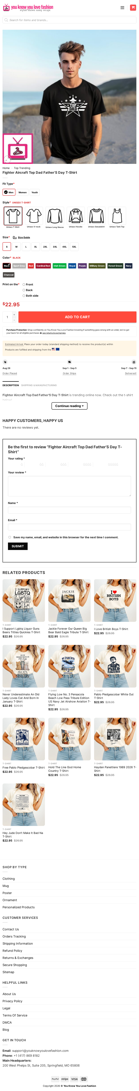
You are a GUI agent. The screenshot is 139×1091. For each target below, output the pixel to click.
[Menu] (122, 7)
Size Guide (24, 237)
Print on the (11, 284)
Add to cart (77, 317)
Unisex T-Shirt (12, 227)
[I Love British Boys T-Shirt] (115, 600)
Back (29, 290)
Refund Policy (12, 950)
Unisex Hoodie (75, 227)
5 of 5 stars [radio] (100, 464)
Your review (17, 472)
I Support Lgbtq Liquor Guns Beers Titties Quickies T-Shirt (21, 630)
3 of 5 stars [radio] (52, 464)
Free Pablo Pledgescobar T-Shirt (24, 767)
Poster (7, 893)
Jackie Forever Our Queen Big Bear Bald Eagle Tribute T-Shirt (68, 630)
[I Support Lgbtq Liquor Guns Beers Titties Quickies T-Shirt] (24, 600)
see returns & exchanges (54, 333)
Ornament (10, 900)
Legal (6, 1008)
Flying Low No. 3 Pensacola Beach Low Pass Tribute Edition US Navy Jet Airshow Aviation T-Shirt (69, 700)
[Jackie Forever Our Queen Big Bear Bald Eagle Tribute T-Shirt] (69, 600)
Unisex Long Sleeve (55, 227)
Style (7, 202)
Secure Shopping (15, 965)
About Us (9, 994)
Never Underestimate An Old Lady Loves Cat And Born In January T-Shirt (21, 698)
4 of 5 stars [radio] (75, 464)
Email (12, 520)
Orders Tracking (14, 936)
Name (13, 503)
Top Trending (22, 168)
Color (7, 257)
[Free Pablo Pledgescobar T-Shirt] (24, 739)
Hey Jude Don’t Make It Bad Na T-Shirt (23, 834)
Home (6, 168)
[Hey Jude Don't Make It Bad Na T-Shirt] (24, 804)
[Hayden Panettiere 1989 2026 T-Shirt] (115, 739)
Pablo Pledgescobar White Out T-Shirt (114, 696)
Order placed (10, 373)
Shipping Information (18, 943)
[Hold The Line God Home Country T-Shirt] (69, 739)
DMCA (7, 1022)
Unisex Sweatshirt (96, 227)
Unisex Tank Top (117, 227)
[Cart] (133, 8)
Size (6, 237)
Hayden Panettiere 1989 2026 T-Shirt (115, 768)
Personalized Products (19, 907)
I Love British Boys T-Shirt (111, 629)
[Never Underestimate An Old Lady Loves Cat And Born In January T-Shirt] (24, 666)
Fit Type (9, 183)
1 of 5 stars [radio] (13, 464)
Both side (32, 295)
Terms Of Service (15, 1015)
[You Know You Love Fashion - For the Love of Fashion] (28, 7)
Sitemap (8, 972)
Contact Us (11, 929)
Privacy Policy (12, 1001)
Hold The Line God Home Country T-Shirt (64, 768)
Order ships (69, 373)
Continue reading (68, 406)
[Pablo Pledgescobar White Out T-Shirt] (115, 666)
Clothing (9, 878)
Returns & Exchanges (18, 958)
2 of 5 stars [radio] (32, 464)
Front (29, 284)
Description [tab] (11, 385)
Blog (6, 1029)
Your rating (16, 458)
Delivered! (130, 373)
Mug (6, 886)
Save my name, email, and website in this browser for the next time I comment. (65, 537)
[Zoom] (7, 159)
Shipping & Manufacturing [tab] (39, 385)
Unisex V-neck (33, 227)
